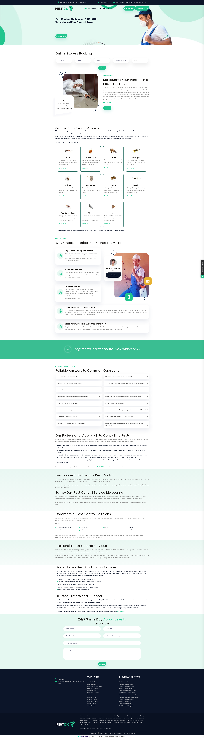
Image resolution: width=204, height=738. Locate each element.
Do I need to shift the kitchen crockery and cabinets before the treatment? (124, 424)
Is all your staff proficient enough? (68, 403)
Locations (99, 8)
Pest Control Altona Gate (127, 693)
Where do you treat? (64, 390)
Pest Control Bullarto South (127, 695)
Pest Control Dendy (125, 704)
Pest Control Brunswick (126, 682)
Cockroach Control (93, 693)
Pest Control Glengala (126, 706)
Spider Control (91, 704)
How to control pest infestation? (67, 377)
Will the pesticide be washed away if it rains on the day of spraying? (125, 383)
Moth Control (91, 697)
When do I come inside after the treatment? (118, 377)
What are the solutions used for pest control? (119, 416)
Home (85, 8)
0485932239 (104, 2)
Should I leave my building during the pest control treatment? (123, 396)
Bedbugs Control (92, 684)
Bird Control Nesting (93, 688)
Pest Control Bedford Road (127, 691)
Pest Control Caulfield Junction (128, 697)
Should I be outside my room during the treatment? (73, 396)
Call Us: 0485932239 (142, 8)
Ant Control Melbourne (94, 682)
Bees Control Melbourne (94, 686)
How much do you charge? (65, 410)
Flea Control (91, 695)
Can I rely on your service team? (67, 416)
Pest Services (92, 8)
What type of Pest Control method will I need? (119, 390)
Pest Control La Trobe (126, 684)
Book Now (102, 68)
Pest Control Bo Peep (126, 688)
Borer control (91, 691)
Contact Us (110, 8)
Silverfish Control (92, 701)
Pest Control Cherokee (126, 699)
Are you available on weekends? (114, 403)
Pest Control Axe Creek (126, 686)
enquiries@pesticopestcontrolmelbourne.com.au (131, 2)
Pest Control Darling (125, 701)
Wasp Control (91, 706)
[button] (122, 634)
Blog (104, 8)
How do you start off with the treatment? (70, 383)
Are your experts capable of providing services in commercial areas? (125, 410)
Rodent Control (92, 699)
